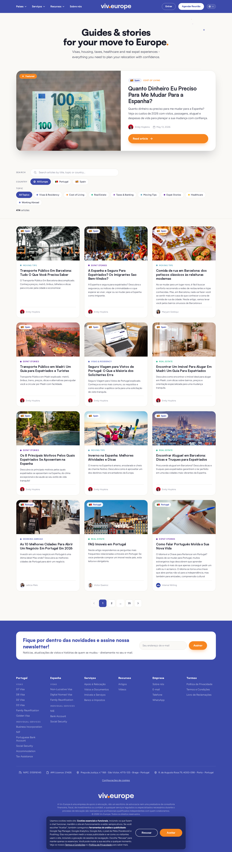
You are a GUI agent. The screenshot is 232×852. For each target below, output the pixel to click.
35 (129, 603)
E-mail (156, 689)
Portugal (63, 181)
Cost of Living (76, 194)
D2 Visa (20, 699)
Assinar (197, 645)
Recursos (55, 6)
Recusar (146, 832)
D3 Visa (20, 705)
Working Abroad (30, 202)
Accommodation (25, 751)
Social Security (24, 745)
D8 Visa (20, 694)
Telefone (157, 694)
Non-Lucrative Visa (61, 689)
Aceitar (171, 832)
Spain (83, 181)
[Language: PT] (211, 6)
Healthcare (197, 194)
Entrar (168, 6)
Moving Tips (150, 194)
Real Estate (100, 194)
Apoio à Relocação (95, 684)
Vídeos (122, 689)
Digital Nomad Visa (61, 694)
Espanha (55, 678)
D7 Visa (20, 689)
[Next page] (138, 603)
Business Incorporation (29, 726)
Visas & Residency (49, 194)
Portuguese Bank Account (25, 739)
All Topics (24, 194)
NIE (52, 710)
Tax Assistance (24, 756)
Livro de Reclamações (198, 694)
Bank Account (58, 716)
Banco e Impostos (94, 700)
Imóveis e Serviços (94, 694)
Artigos (122, 684)
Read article (140, 138)
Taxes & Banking (124, 194)
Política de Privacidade (199, 684)
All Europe (42, 181)
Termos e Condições (198, 689)
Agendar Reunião (191, 6)
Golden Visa (23, 715)
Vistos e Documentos (96, 689)
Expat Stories (173, 194)
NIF (18, 732)
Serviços (37, 6)
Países (19, 6)
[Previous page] (94, 603)
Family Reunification (27, 710)
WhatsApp (159, 700)
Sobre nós (76, 6)
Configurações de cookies (116, 780)
